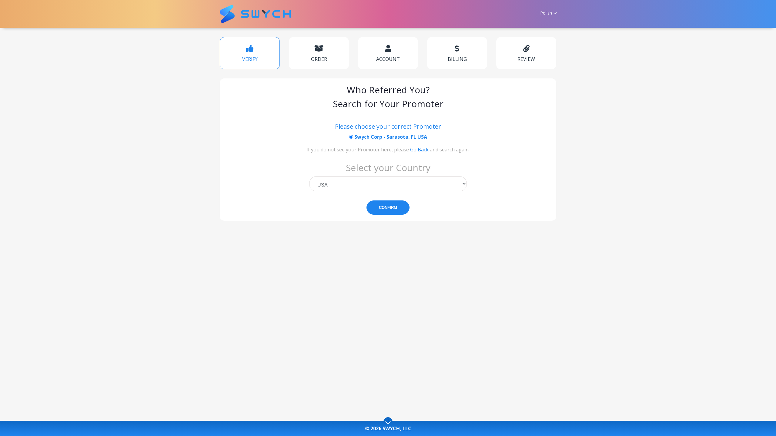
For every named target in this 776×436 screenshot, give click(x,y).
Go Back (419, 149)
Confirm (388, 207)
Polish (546, 13)
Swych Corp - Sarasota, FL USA (390, 137)
